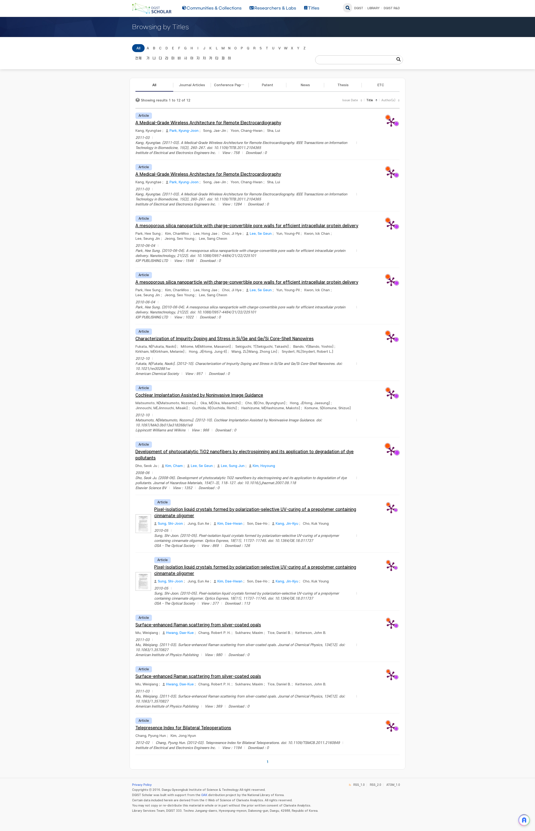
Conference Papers (230, 85)
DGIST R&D (392, 8)
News (305, 85)
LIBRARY (373, 8)
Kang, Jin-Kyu (287, 524)
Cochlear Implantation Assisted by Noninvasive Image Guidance (199, 395)
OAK (204, 795)
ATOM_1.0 (393, 784)
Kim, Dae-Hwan (229, 524)
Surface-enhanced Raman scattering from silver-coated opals (198, 625)
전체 (138, 58)
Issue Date (350, 100)
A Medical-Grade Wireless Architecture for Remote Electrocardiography (208, 123)
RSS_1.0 (359, 784)
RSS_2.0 (375, 784)
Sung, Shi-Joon (170, 524)
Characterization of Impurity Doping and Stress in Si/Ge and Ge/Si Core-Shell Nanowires (224, 338)
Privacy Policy (142, 785)
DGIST (358, 8)
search (347, 7)
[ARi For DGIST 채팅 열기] (524, 820)
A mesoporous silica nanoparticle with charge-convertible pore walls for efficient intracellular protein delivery (246, 225)
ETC (380, 85)
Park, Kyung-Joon (184, 131)
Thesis (343, 85)
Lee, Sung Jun (233, 466)
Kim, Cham (174, 466)
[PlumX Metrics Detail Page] (391, 122)
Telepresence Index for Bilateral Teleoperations (183, 728)
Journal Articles (192, 85)
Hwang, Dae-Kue (180, 633)
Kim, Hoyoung (264, 466)
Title (369, 100)
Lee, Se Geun (261, 234)
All (138, 48)
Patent (267, 85)
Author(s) (388, 100)
